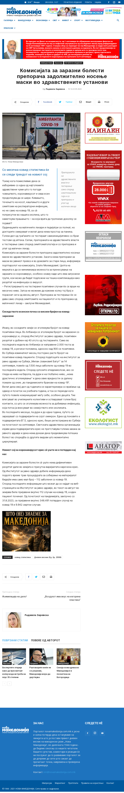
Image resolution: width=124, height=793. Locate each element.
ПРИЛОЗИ (8, 28)
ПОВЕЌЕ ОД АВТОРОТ (45, 640)
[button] (118, 20)
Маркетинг (60, 783)
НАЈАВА (98, 2)
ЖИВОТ (65, 20)
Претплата (73, 783)
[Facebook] (108, 2)
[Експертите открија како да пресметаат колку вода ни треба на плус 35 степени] (14, 656)
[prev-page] (4, 684)
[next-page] (9, 684)
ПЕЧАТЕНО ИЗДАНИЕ (73, 2)
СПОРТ (77, 20)
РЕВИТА (88, 2)
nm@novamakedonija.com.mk (59, 772)
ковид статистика (23, 557)
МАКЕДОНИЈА (24, 20)
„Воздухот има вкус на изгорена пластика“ (62, 598)
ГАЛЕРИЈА (8, 20)
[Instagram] (114, 2)
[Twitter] (36, 577)
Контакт (110, 783)
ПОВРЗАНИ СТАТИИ (15, 640)
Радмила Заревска (55, 89)
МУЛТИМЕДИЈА (92, 20)
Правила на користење (92, 783)
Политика (58, 63)
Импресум (47, 783)
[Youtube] (119, 2)
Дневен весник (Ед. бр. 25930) (47, 557)
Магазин (7, 663)
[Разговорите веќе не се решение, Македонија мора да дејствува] (41, 656)
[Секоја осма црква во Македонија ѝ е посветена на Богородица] (68, 656)
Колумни (34, 663)
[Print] (51, 577)
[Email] (43, 577)
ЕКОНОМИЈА (42, 20)
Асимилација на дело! (14, 596)
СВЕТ (55, 20)
